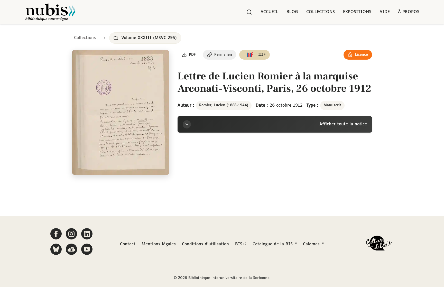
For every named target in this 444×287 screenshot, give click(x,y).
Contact (127, 244)
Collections (320, 12)
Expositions (357, 12)
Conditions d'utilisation (205, 244)
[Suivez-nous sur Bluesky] (56, 249)
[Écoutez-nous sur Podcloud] (71, 249)
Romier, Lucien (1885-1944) (223, 105)
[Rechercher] (249, 12)
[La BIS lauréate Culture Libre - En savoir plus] (379, 244)
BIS (238, 244)
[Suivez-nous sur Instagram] (71, 233)
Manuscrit (332, 105)
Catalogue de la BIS (273, 244)
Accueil (269, 12)
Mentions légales (159, 244)
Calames (311, 244)
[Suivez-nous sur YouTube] (86, 249)
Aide (385, 12)
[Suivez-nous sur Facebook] (56, 233)
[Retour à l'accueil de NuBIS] (50, 12)
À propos (408, 12)
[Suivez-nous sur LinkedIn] (86, 233)
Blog (292, 12)
